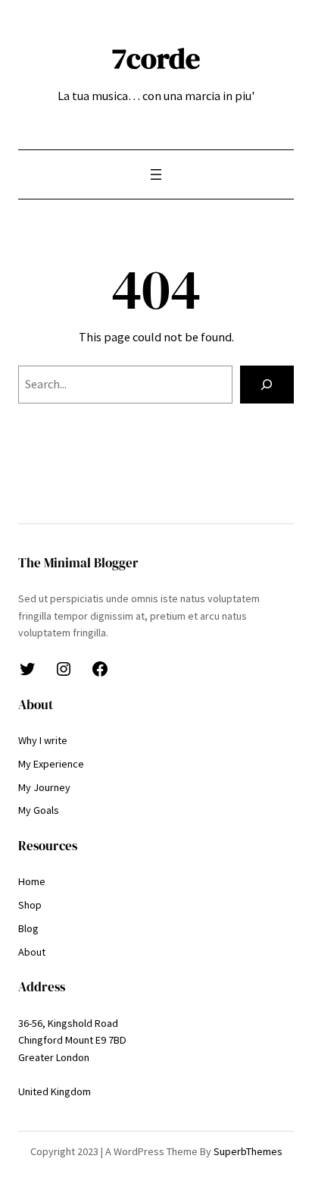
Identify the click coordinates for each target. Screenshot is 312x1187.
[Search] (267, 385)
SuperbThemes (248, 1151)
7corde (156, 58)
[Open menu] (156, 174)
